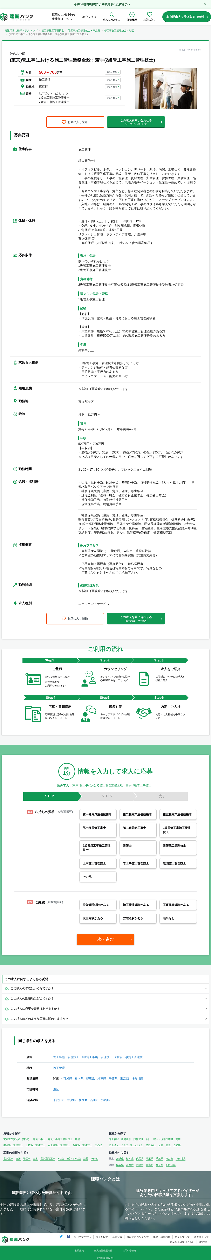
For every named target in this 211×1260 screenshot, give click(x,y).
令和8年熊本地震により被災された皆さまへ (102, 4)
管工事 (26, 1158)
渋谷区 (105, 1100)
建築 (18, 1158)
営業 (178, 1139)
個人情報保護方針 (103, 1250)
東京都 (124, 1078)
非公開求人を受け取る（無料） (186, 16)
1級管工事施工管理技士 (97, 1057)
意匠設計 (151, 1145)
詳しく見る (112, 72)
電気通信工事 (47, 1158)
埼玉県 (101, 1078)
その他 (98, 1145)
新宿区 (83, 1100)
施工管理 (59, 1067)
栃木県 (79, 1078)
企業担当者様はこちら (182, 1242)
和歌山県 (171, 1164)
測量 (168, 1145)
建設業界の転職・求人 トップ (21, 30)
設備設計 (126, 1139)
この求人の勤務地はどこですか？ (32, 998)
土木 (35, 1158)
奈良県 (159, 1164)
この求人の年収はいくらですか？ (32, 988)
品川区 (94, 1100)
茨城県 (67, 1078)
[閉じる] (205, 4)
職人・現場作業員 (163, 1139)
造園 (160, 1145)
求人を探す (102, 1237)
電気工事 (8, 1158)
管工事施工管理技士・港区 (119, 30)
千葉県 (113, 1078)
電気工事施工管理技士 (60, 1139)
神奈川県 (137, 1078)
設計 (148, 1139)
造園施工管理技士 (82, 1145)
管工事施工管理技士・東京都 (84, 30)
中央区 (71, 1100)
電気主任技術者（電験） (16, 1139)
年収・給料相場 (161, 1237)
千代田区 (59, 1100)
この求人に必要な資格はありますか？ (35, 1008)
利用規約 (79, 1250)
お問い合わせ (129, 1250)
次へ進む (105, 939)
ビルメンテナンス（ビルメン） (126, 1145)
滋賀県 (120, 1164)
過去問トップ (201, 1237)
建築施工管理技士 (13, 1145)
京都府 (130, 1164)
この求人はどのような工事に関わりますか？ (39, 1018)
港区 (56, 1089)
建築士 (78, 1139)
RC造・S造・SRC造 (69, 1158)
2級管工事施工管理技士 (130, 1057)
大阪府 (139, 1164)
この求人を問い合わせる (136, 122)
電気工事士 (39, 1139)
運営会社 (204, 1242)
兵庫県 (149, 1164)
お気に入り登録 (78, 122)
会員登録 (117, 1237)
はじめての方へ (82, 1237)
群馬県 (90, 1078)
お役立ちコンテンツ (138, 1237)
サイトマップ (182, 1237)
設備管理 (138, 1139)
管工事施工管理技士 (53, 30)
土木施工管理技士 (35, 1145)
